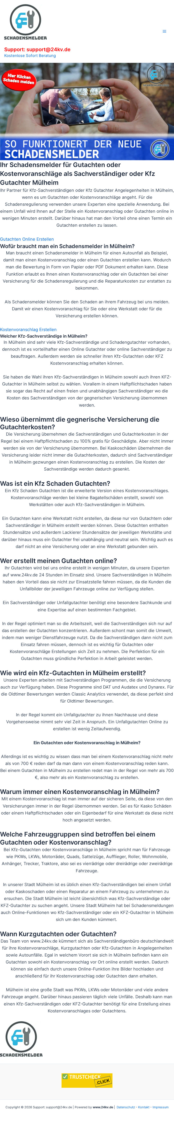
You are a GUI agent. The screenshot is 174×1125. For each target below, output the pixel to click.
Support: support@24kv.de (37, 49)
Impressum (161, 1107)
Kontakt (143, 1107)
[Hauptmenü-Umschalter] (164, 31)
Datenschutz (126, 1107)
